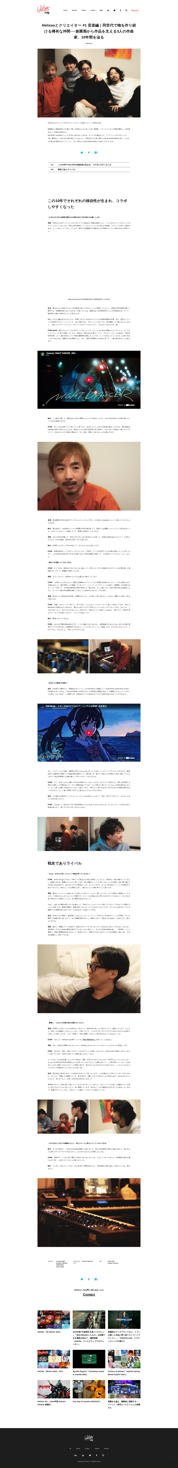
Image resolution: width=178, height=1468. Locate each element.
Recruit (106, 1448)
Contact (93, 10)
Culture (83, 10)
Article (78, 1448)
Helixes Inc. (52, 123)
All (70, 1448)
